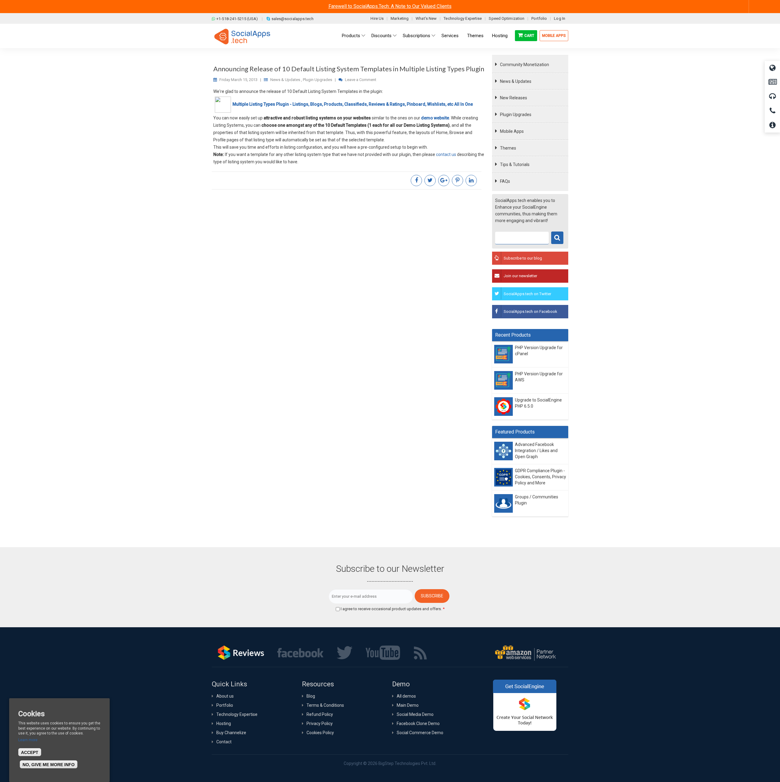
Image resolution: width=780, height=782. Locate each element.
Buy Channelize (231, 732)
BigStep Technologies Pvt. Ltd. (407, 763)
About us (225, 696)
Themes (508, 148)
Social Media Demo (415, 714)
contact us (446, 154)
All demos (406, 696)
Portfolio (539, 18)
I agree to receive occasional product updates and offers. (393, 609)
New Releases (513, 97)
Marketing (400, 18)
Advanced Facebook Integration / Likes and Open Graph (536, 450)
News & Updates (515, 81)
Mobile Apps (554, 36)
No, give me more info (49, 764)
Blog (311, 696)
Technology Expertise (463, 18)
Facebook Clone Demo (418, 723)
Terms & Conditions (325, 705)
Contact (224, 741)
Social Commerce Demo (420, 732)
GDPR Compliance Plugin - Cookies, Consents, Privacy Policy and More (540, 477)
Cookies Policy (320, 732)
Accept (29, 752)
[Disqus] (349, 275)
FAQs (505, 181)
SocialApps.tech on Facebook (530, 311)
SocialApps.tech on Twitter (527, 294)
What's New (426, 18)
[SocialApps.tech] (242, 36)
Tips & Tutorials (515, 164)
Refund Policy (320, 714)
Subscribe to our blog (523, 258)
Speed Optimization (506, 18)
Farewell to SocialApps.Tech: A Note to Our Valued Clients (390, 6)
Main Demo (408, 705)
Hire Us (377, 18)
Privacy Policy (320, 723)
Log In (559, 18)
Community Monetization (524, 64)
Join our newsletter (520, 276)
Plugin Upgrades (515, 114)
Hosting (223, 723)
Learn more (27, 740)
